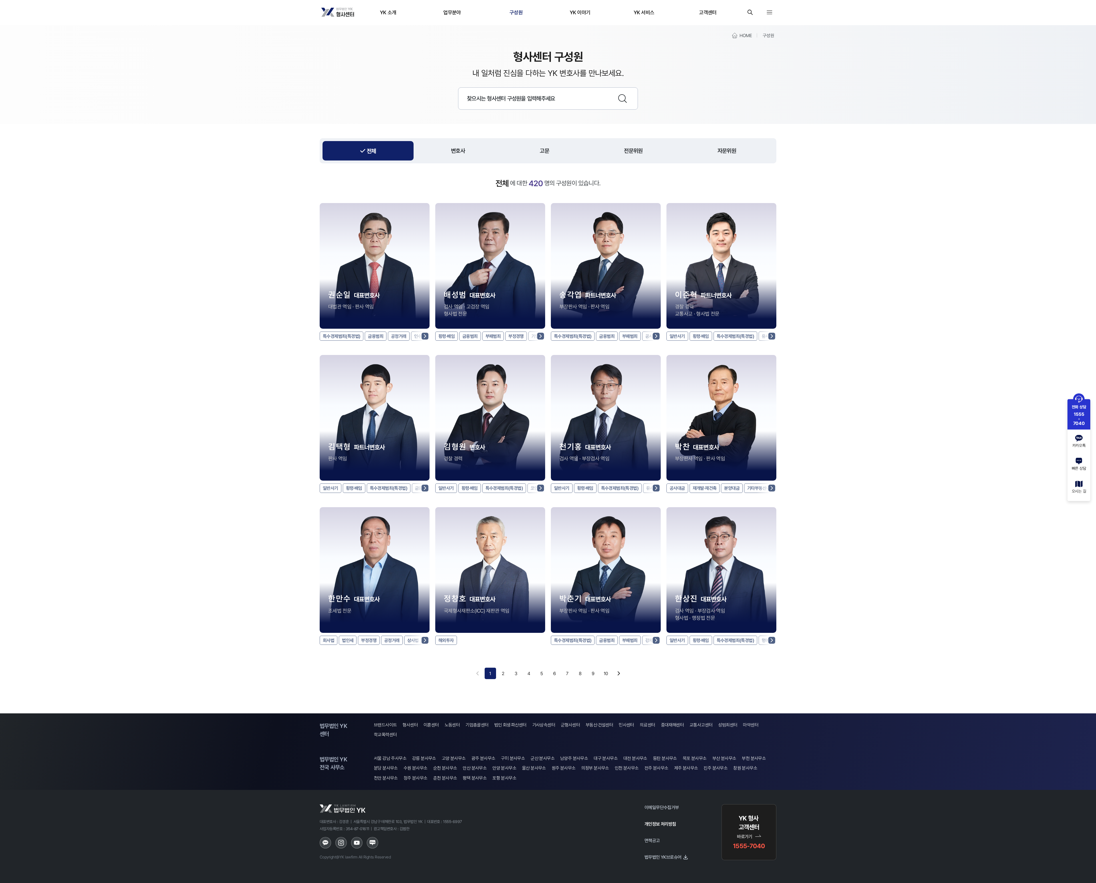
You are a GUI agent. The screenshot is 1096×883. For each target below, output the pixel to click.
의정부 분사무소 (595, 768)
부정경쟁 (516, 336)
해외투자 (446, 640)
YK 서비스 (644, 12)
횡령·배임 (446, 336)
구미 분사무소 (513, 758)
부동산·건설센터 (599, 725)
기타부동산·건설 (761, 488)
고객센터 (707, 12)
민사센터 (626, 725)
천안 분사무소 (386, 778)
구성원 (516, 12)
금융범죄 (375, 336)
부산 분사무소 (724, 758)
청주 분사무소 (416, 778)
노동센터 (452, 725)
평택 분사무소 (475, 778)
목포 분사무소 (695, 758)
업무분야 (452, 12)
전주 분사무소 (656, 768)
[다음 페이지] (618, 673)
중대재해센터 (672, 725)
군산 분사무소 (543, 758)
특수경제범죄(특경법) (341, 336)
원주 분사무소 (564, 768)
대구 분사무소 (606, 758)
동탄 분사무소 (665, 758)
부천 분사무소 (754, 758)
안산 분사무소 (475, 768)
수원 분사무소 (416, 768)
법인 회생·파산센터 (510, 725)
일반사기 (677, 336)
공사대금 (677, 488)
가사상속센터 (543, 725)
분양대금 (732, 488)
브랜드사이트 (385, 725)
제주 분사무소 (686, 768)
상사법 (413, 640)
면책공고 (652, 840)
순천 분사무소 (445, 768)
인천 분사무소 (627, 768)
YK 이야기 (580, 12)
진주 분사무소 (716, 768)
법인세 (347, 640)
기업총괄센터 (477, 725)
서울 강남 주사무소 (390, 758)
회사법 (328, 640)
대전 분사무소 (635, 758)
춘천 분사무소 (445, 778)
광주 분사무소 (483, 758)
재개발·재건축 (705, 488)
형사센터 (410, 725)
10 (606, 673)
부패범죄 (493, 336)
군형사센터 (570, 725)
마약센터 (750, 725)
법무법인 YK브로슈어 (662, 857)
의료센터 (647, 725)
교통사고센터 (701, 725)
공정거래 (398, 336)
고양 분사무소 (454, 758)
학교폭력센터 (385, 734)
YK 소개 (388, 12)
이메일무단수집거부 (661, 807)
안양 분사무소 (504, 768)
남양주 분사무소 (574, 758)
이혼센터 (431, 725)
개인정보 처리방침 (660, 824)
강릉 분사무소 (424, 758)
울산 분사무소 (534, 768)
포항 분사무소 (504, 778)
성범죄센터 (727, 725)
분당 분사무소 (386, 768)
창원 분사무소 (745, 768)
